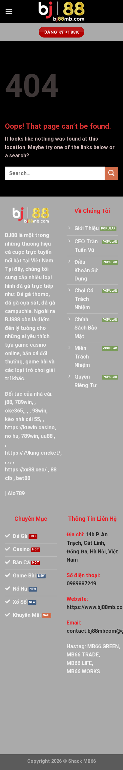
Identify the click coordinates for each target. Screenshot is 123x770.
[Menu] (9, 11)
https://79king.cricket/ (32, 453)
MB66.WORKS (83, 671)
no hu (11, 436)
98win (39, 411)
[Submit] (111, 173)
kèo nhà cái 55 (22, 419)
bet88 (23, 478)
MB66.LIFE (79, 663)
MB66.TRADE (83, 654)
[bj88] (61, 11)
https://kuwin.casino (30, 427)
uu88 (46, 436)
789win (23, 402)
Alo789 (16, 493)
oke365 (14, 411)
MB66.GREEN (103, 646)
